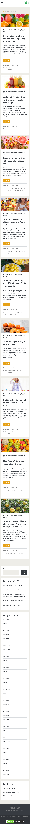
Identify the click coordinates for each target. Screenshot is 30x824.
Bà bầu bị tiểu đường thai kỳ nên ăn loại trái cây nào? (15, 384)
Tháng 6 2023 (6, 756)
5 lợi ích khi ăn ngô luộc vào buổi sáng (11, 605)
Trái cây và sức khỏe (11, 65)
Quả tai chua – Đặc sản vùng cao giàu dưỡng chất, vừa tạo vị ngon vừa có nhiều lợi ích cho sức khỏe (14, 595)
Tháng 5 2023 (6, 759)
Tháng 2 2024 (6, 726)
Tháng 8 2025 (6, 660)
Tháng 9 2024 (6, 700)
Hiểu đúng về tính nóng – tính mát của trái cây (15, 445)
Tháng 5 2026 (6, 627)
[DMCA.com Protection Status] (15, 823)
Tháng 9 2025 (6, 656)
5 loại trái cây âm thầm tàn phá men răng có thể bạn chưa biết (15, 20)
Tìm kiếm (5, 568)
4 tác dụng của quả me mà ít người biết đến (12, 585)
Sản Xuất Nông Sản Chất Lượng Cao (11, 792)
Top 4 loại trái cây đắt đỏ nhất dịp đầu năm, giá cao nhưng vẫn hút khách (15, 506)
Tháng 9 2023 (6, 745)
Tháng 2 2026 (6, 638)
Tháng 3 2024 (6, 722)
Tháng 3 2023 (6, 767)
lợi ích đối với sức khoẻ (12, 188)
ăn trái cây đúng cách (12, 431)
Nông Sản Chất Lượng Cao (9, 788)
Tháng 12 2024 (6, 689)
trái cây (21, 67)
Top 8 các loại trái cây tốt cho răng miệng (15, 326)
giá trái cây (8, 553)
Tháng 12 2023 (6, 734)
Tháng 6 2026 (6, 623)
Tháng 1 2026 (6, 641)
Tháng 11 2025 (6, 649)
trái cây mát (15, 490)
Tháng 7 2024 (6, 708)
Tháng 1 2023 (6, 774)
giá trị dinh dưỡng (19, 251)
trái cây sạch (9, 69)
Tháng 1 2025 (6, 686)
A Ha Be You (15, 808)
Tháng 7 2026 (6, 619)
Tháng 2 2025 (6, 682)
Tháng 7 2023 (6, 752)
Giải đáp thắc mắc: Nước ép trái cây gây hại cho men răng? (15, 81)
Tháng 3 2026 (6, 634)
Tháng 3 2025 (6, 678)
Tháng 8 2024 (6, 704)
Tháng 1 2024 (6, 730)
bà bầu (22, 431)
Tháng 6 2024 (6, 711)
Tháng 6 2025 (6, 667)
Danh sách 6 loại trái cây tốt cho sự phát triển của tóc (15, 142)
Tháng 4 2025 (6, 675)
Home (3, 11)
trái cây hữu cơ (13, 314)
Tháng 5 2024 (6, 715)
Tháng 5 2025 (6, 671)
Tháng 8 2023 (6, 748)
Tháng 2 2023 (6, 770)
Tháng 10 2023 (6, 741)
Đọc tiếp (7, 61)
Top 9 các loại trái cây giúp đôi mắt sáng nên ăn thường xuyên (15, 265)
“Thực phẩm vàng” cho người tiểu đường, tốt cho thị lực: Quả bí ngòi (14, 590)
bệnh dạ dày (8, 251)
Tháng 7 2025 (6, 663)
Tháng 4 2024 (6, 719)
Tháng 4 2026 (6, 630)
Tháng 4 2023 (6, 763)
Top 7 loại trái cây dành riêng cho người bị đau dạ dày (15, 204)
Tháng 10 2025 (6, 652)
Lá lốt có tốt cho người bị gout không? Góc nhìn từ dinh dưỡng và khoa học (14, 601)
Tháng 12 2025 (6, 645)
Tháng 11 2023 (6, 737)
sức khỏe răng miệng (11, 67)
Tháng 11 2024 (6, 693)
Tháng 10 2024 (6, 697)
